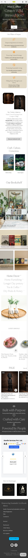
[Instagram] (16, 545)
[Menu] (2, 2)
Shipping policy (9, 554)
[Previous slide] (5, 165)
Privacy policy (7, 553)
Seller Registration (7, 511)
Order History (6, 528)
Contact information (17, 554)
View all (25, 368)
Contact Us (6, 516)
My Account (6, 525)
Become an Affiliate (8, 530)
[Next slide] (23, 165)
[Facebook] (12, 545)
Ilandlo (15, 550)
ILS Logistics (6, 533)
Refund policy (13, 553)
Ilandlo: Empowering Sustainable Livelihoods (14, 509)
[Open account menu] (22, 2)
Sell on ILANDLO (14, 538)
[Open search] (5, 2)
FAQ (4, 514)
